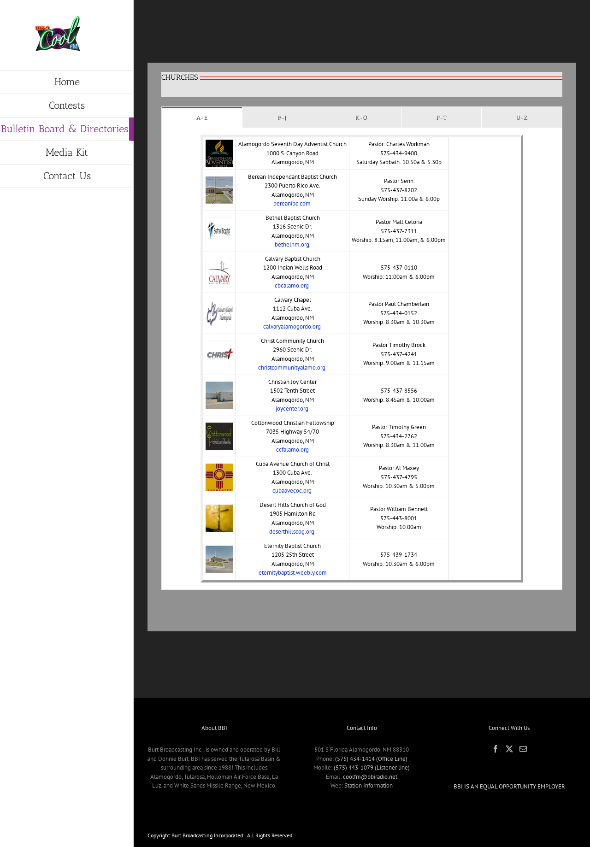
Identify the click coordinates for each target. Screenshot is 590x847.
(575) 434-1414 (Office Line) (371, 759)
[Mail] (523, 749)
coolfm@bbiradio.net (370, 777)
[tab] (202, 117)
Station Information (368, 785)
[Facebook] (495, 749)
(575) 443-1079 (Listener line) (372, 767)
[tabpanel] (361, 359)
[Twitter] (509, 749)
